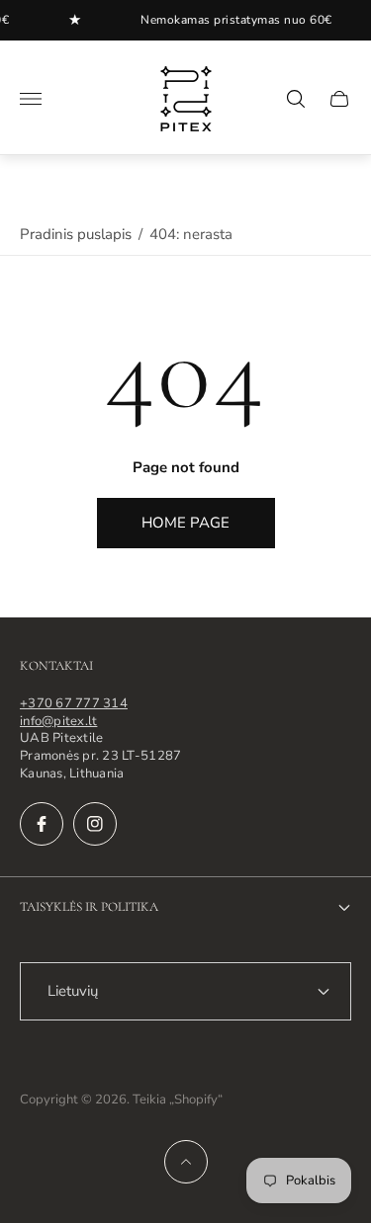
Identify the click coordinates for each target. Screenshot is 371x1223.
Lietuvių (72, 991)
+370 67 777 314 (74, 703)
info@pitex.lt (58, 721)
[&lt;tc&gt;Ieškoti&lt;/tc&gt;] (296, 99)
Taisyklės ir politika (89, 907)
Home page (185, 522)
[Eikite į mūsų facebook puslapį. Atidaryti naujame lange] (41, 824)
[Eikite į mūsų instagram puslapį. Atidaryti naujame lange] (95, 824)
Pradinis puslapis (76, 234)
